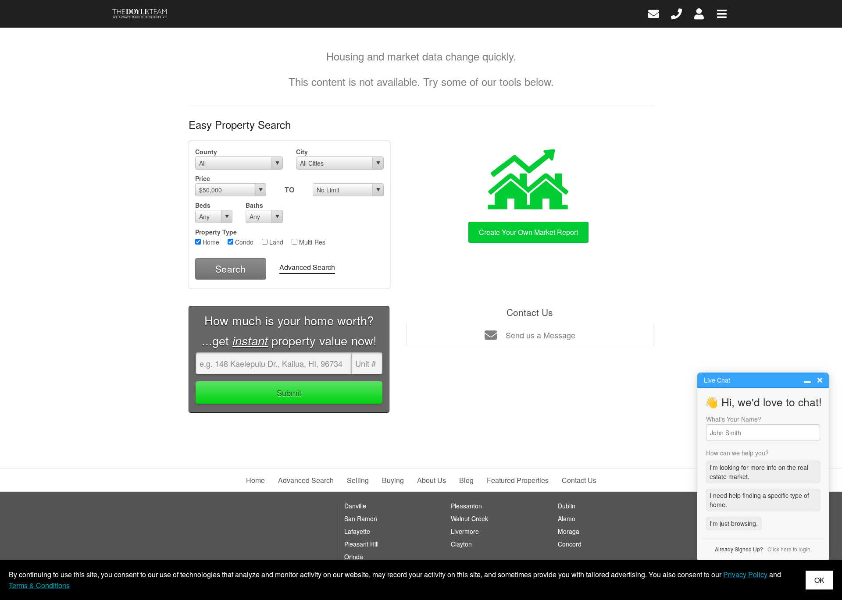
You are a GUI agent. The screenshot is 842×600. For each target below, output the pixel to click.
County (206, 151)
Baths (254, 205)
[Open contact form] (653, 13)
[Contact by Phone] (676, 13)
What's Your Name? (733, 419)
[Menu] (722, 13)
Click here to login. (789, 549)
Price (202, 178)
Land (275, 242)
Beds (202, 205)
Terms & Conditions (39, 585)
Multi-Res (311, 242)
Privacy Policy (745, 574)
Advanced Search (307, 267)
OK (819, 580)
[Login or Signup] (699, 13)
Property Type (216, 231)
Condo (243, 242)
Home (210, 242)
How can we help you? (737, 453)
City (302, 151)
